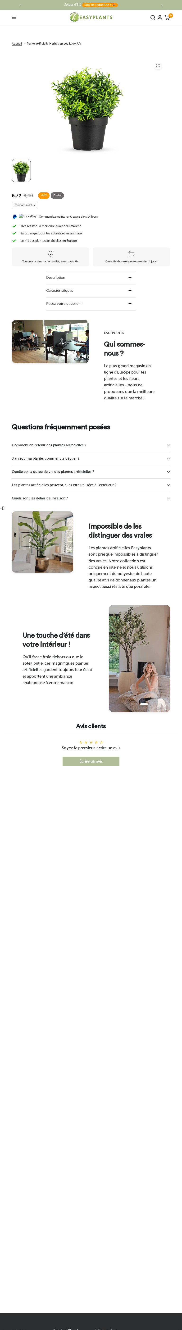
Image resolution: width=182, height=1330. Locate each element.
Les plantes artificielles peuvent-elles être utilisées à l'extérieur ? (64, 485)
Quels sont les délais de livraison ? (40, 498)
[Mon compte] (159, 17)
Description (55, 277)
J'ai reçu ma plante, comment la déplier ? (45, 458)
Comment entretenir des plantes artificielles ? (49, 445)
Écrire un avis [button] (91, 761)
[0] (166, 17)
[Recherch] (152, 17)
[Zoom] (157, 65)
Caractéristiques (59, 290)
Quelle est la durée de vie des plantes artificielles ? (53, 472)
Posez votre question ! (64, 304)
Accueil (17, 43)
